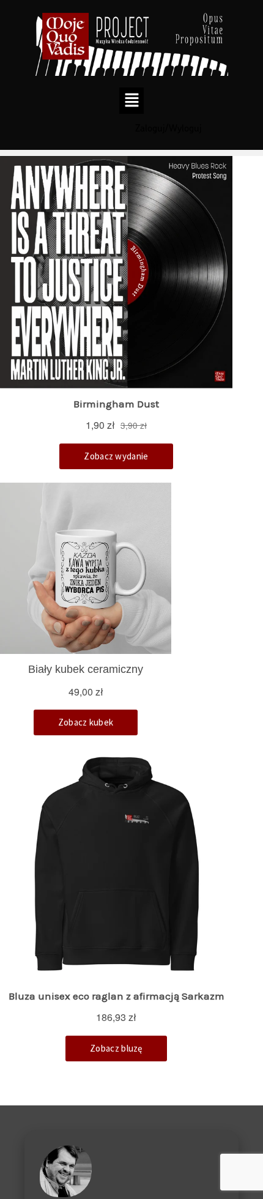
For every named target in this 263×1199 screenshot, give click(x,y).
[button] (131, 100)
